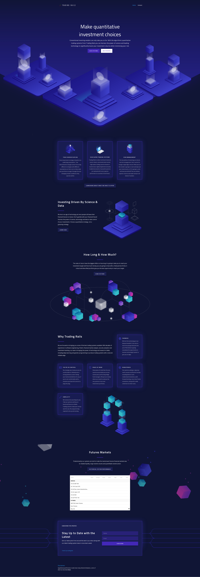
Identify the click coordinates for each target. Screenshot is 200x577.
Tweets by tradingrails (67, 550)
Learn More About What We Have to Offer (100, 185)
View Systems (100, 274)
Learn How (63, 230)
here (69, 570)
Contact (140, 5)
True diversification (70, 157)
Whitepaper (107, 51)
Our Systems (93, 51)
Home (134, 5)
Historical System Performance (100, 469)
